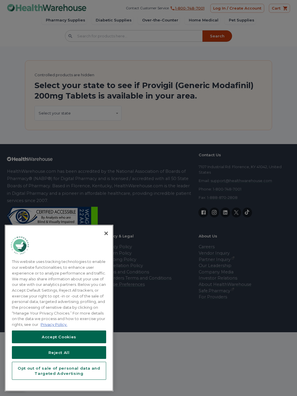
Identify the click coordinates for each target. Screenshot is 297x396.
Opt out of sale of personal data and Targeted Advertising (59, 371)
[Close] (106, 233)
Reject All (59, 352)
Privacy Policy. (54, 324)
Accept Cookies (59, 337)
